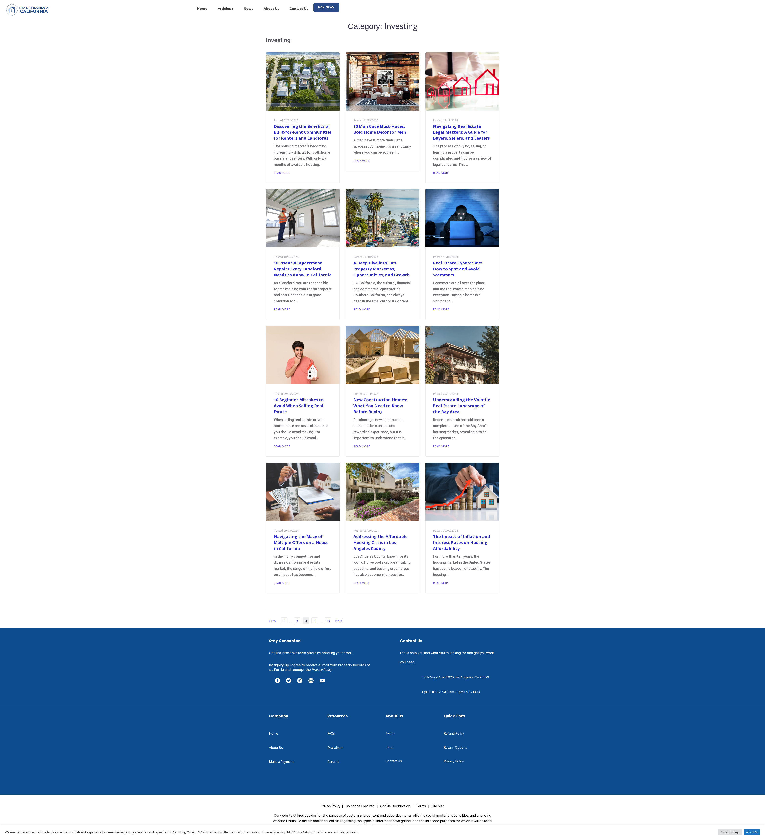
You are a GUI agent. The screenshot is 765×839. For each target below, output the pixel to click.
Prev (271, 621)
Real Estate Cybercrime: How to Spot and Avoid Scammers (457, 269)
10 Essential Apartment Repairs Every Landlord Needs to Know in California (303, 269)
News (248, 9)
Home (202, 9)
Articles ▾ (225, 9)
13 (328, 621)
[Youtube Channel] (322, 680)
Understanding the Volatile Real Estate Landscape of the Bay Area (461, 405)
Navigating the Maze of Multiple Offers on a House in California (301, 542)
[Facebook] (277, 680)
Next (339, 621)
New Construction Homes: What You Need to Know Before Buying (380, 405)
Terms (421, 806)
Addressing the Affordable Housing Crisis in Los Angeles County (380, 542)
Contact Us (298, 9)
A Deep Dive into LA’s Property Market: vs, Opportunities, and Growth (381, 269)
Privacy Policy (322, 669)
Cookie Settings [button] (730, 832)
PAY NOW (326, 7)
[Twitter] (288, 680)
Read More (282, 173)
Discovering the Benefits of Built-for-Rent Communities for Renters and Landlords (303, 132)
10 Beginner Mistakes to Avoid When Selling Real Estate (299, 405)
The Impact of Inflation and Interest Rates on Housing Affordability (461, 542)
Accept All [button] (752, 832)
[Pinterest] (299, 680)
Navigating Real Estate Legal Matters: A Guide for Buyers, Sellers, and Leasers (461, 132)
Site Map (438, 806)
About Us (271, 9)
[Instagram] (311, 680)
